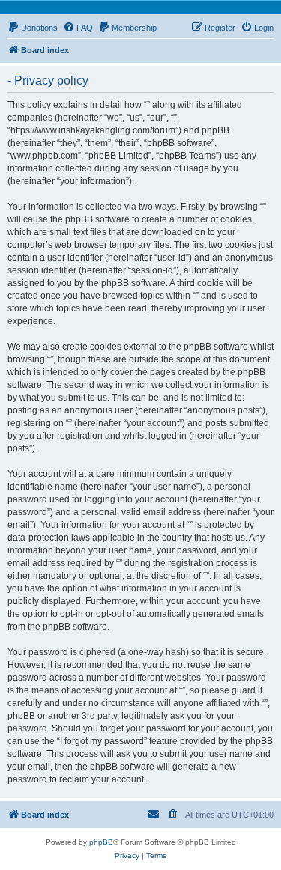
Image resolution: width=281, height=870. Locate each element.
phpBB (101, 842)
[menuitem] (32, 28)
